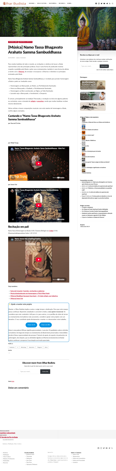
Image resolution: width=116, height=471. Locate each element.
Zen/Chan (29, 460)
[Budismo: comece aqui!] (83, 132)
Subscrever (104, 66)
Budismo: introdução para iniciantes (91, 151)
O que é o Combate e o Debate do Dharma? (93, 217)
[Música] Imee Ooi (16, 298)
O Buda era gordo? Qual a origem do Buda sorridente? (96, 162)
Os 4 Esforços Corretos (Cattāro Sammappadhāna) (95, 211)
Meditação (6, 454)
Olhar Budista (8, 439)
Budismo (31, 3)
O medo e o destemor (87, 207)
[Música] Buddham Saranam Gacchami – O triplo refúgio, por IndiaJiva (34, 296)
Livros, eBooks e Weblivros (89, 140)
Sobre (69, 3)
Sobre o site (76, 454)
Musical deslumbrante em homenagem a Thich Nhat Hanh (30, 293)
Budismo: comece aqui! (88, 135)
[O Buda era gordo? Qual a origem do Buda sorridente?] (83, 159)
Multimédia (52, 3)
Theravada (29, 456)
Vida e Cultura (41, 3)
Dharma (21, 71)
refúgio (33, 101)
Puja (12, 381)
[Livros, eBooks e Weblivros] (83, 138)
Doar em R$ (45, 325)
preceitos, (40, 101)
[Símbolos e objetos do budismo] (83, 127)
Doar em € (31, 325)
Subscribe (45, 371)
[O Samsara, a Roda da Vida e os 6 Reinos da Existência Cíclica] (83, 119)
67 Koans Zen (85, 146)
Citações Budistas (86, 173)
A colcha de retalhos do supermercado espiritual (100, 186)
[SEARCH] (112, 3)
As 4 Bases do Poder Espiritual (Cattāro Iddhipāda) (95, 209)
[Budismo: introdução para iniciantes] (83, 148)
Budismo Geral (13, 42)
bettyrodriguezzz (86, 182)
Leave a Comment (21, 57)
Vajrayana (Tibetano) (31, 464)
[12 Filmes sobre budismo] (83, 154)
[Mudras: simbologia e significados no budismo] (83, 164)
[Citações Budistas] (83, 170)
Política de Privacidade (79, 460)
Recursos (62, 3)
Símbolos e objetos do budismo (90, 129)
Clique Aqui (53, 460)
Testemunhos (76, 456)
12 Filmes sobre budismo (88, 156)
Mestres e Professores (9, 458)
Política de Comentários (79, 458)
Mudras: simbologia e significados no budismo (94, 167)
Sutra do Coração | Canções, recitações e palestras (27, 291)
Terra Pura (29, 462)
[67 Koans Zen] (83, 143)
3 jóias (51, 231)
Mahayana (29, 458)
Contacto (75, 462)
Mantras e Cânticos (26, 42)
